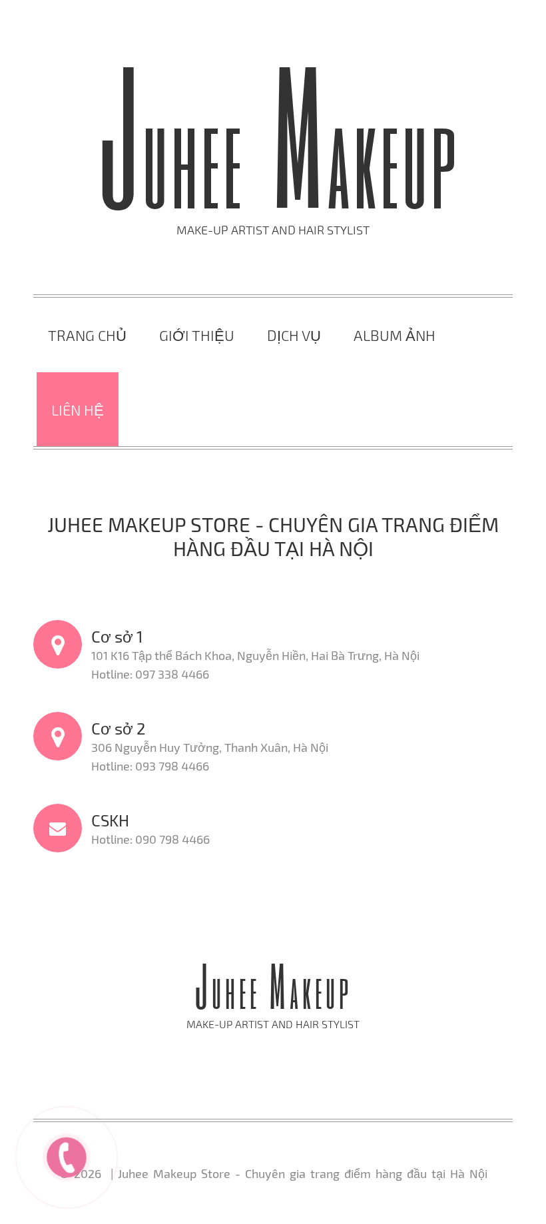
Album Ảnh (394, 335)
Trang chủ (87, 335)
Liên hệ (77, 409)
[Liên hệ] (67, 1155)
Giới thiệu (196, 335)
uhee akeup (278, 161)
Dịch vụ (294, 335)
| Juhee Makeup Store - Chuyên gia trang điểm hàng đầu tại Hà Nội (296, 1173)
